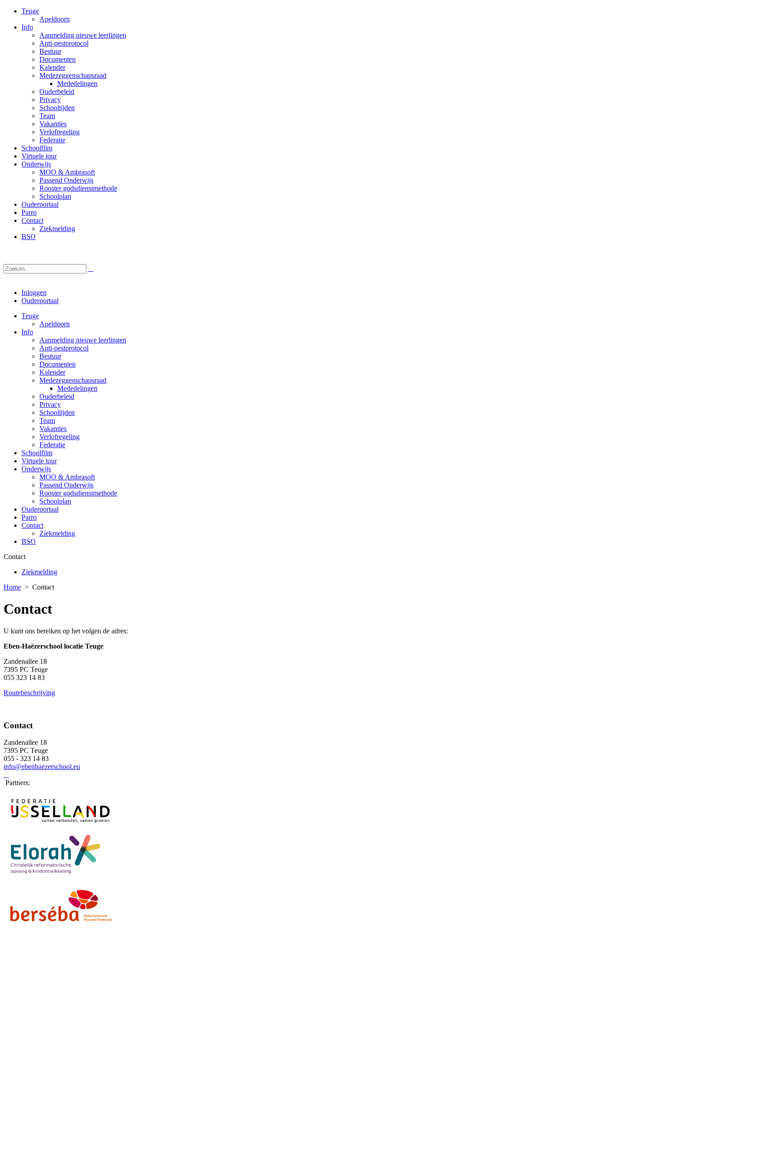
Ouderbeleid (56, 396)
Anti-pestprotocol (64, 348)
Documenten (57, 364)
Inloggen (34, 292)
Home (12, 587)
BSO (28, 541)
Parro (29, 517)
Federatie (52, 445)
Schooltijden (57, 412)
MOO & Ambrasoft (67, 477)
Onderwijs (36, 469)
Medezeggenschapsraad (72, 380)
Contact (32, 525)
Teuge (30, 316)
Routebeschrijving (29, 692)
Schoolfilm (36, 453)
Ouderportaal (40, 300)
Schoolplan (55, 501)
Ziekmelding (57, 533)
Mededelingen (77, 388)
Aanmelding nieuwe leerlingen (82, 340)
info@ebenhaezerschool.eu (42, 766)
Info (27, 332)
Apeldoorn (54, 324)
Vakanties (53, 428)
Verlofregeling (59, 436)
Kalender (52, 372)
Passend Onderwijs (66, 485)
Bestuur (50, 356)
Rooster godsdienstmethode (78, 493)
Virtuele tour (39, 461)
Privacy (50, 404)
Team (47, 420)
